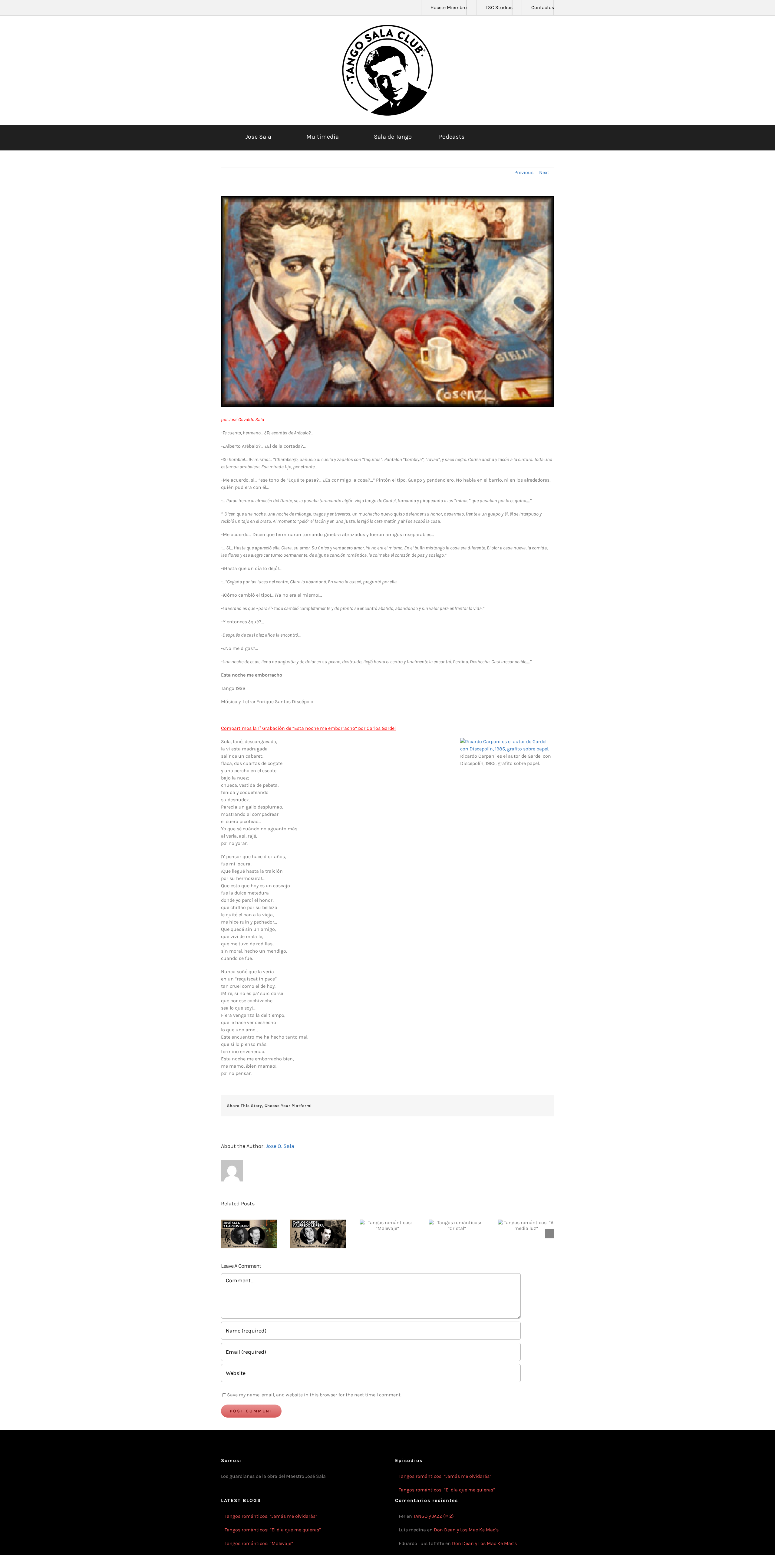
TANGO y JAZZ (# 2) (433, 1516)
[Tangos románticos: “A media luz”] (526, 1225)
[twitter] (232, 7)
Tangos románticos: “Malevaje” (259, 1543)
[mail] (271, 7)
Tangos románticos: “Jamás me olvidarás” (445, 1476)
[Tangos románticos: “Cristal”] (457, 1225)
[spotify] (261, 7)
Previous (523, 172)
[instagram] (242, 7)
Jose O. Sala (280, 1146)
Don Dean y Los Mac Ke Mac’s (466, 1530)
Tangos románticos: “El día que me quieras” (447, 1490)
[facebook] (223, 7)
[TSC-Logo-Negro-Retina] (387, 27)
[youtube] (252, 7)
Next (544, 172)
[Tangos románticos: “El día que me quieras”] (318, 1234)
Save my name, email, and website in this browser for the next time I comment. (314, 1395)
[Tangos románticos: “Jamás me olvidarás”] (249, 1234)
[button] (525, 136)
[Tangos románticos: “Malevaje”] (388, 1225)
